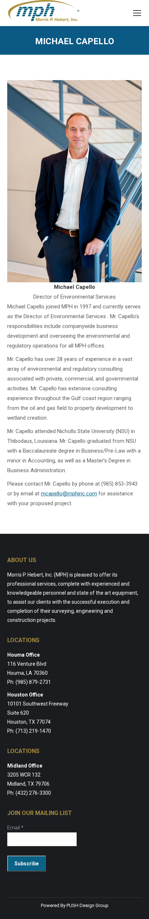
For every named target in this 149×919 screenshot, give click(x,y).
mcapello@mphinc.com (69, 493)
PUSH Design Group (87, 905)
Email (15, 828)
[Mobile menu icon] (137, 13)
